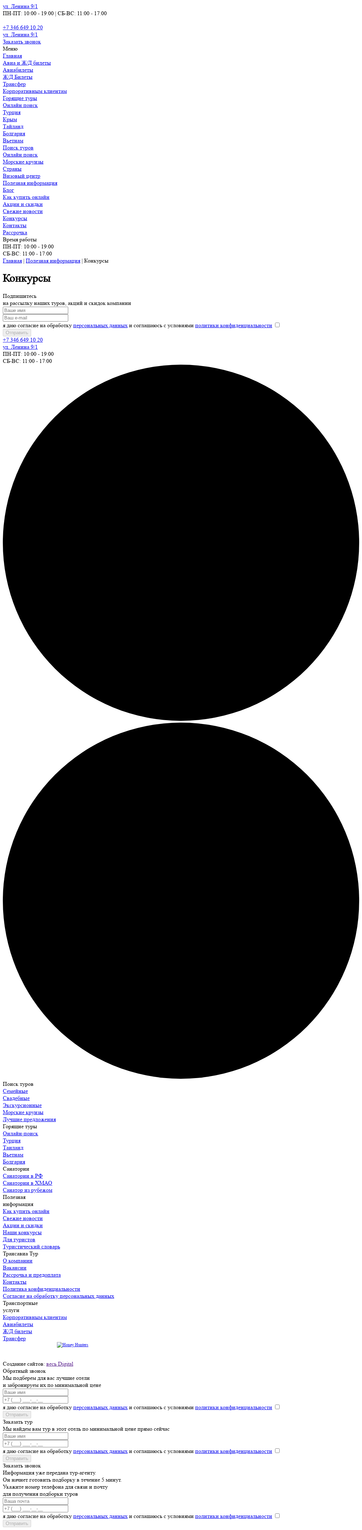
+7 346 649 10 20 (23, 27)
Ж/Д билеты (17, 1331)
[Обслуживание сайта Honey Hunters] (72, 1344)
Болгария (14, 133)
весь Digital (59, 1363)
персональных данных (100, 325)
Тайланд (13, 126)
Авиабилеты (18, 69)
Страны (12, 168)
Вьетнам (13, 140)
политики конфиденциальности (233, 325)
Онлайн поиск (20, 105)
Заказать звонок (22, 41)
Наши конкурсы (22, 1232)
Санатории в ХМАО (27, 1182)
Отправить (17, 332)
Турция (12, 112)
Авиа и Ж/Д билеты (27, 62)
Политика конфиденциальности (41, 1288)
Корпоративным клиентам (35, 91)
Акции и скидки (23, 204)
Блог (8, 190)
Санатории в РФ (23, 1175)
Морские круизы (23, 161)
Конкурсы (15, 218)
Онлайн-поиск (20, 1133)
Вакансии (15, 1267)
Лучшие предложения (29, 1119)
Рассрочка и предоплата (32, 1274)
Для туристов (19, 1239)
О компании (18, 1260)
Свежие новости (23, 211)
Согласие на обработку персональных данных (58, 1296)
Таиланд (13, 1147)
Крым (10, 119)
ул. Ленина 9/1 (20, 6)
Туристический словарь (31, 1246)
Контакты (15, 225)
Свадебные (16, 1098)
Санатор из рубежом (27, 1190)
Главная (12, 55)
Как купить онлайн (26, 197)
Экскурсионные (22, 1105)
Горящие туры (20, 98)
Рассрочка (15, 232)
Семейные (15, 1091)
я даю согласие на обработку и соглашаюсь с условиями (137, 325)
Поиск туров (18, 147)
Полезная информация (30, 183)
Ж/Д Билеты (18, 76)
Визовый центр (21, 175)
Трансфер (14, 84)
